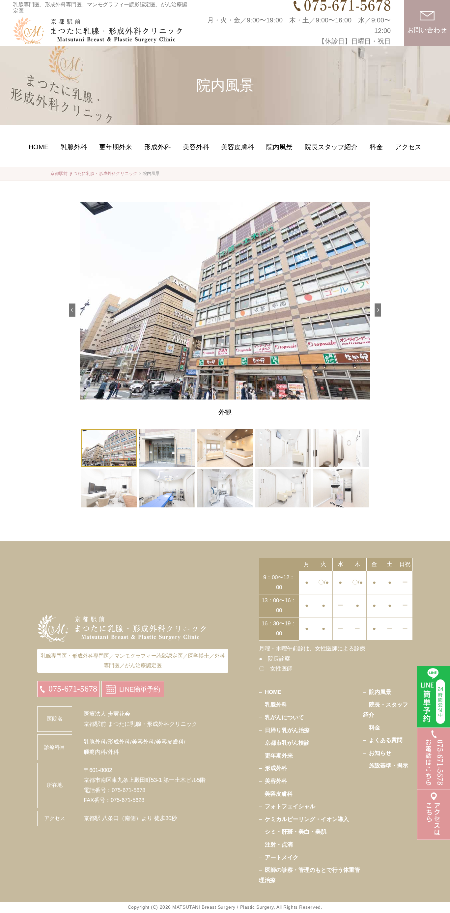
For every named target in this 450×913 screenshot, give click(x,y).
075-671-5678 (72, 689)
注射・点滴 (279, 845)
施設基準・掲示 (388, 765)
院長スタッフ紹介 (331, 147)
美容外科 (196, 147)
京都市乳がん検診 (287, 743)
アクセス (408, 147)
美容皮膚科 (237, 147)
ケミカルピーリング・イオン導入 (307, 819)
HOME (38, 147)
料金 (376, 147)
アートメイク (281, 857)
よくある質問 (386, 740)
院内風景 (279, 147)
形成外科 (157, 147)
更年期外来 (115, 147)
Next (378, 310)
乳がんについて (284, 717)
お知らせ (380, 753)
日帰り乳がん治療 (287, 730)
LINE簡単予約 (139, 689)
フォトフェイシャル (290, 806)
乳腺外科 (74, 147)
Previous (72, 310)
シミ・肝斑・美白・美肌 (295, 832)
